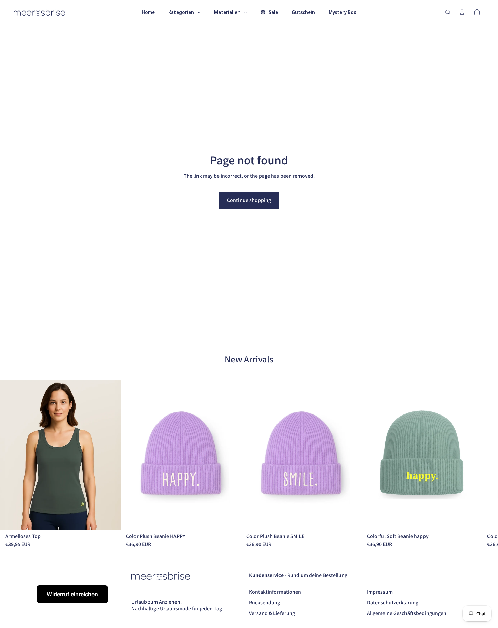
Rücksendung (264, 602)
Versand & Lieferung (272, 613)
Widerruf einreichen (72, 594)
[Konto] (462, 12)
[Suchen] (447, 12)
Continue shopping (249, 200)
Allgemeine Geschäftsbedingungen (407, 613)
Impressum (380, 591)
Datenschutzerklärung (392, 602)
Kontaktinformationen (275, 591)
